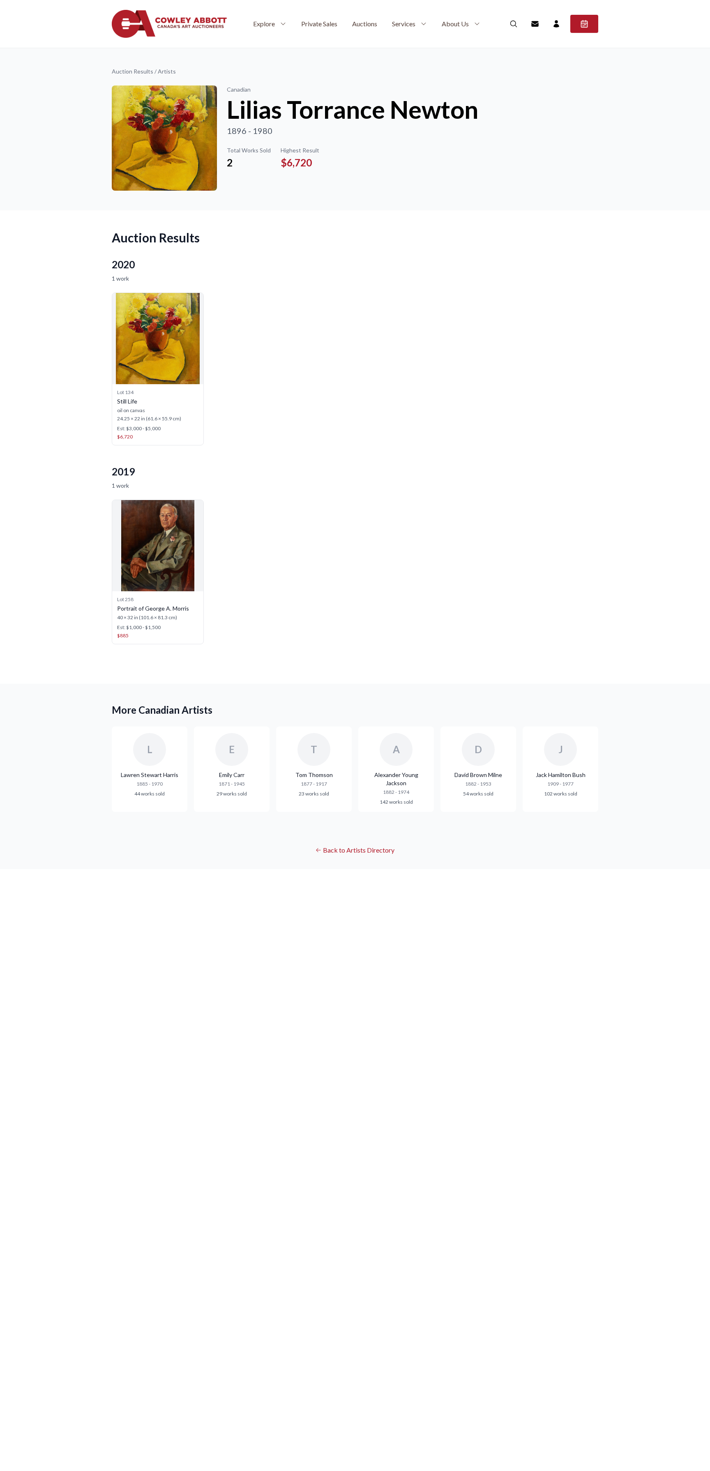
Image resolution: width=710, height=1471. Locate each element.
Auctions (364, 24)
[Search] (513, 23)
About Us (455, 24)
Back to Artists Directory (358, 850)
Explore (264, 24)
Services (403, 24)
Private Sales (319, 24)
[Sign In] (556, 23)
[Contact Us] (535, 23)
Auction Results (132, 71)
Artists (167, 71)
